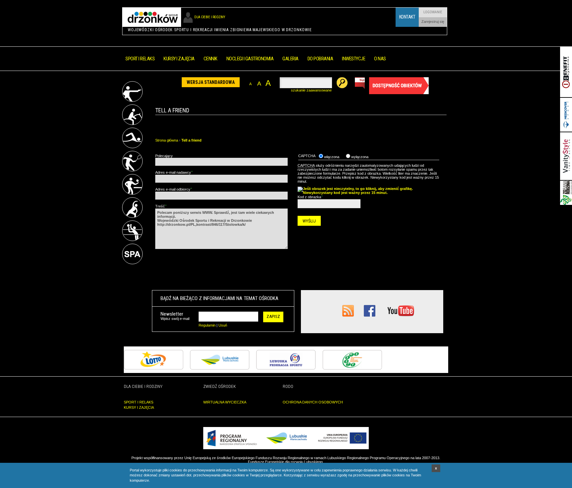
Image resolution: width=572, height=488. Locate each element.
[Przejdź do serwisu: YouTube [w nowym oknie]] (400, 315)
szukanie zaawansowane (311, 90)
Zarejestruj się (432, 22)
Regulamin (207, 325)
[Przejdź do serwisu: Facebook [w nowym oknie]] (369, 315)
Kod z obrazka (310, 197)
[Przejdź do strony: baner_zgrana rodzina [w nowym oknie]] (566, 204)
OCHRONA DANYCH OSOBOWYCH (313, 402)
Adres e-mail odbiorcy (173, 189)
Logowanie (432, 12)
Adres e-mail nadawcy (174, 172)
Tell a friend (191, 140)
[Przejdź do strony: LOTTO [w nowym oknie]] (153, 368)
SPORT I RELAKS (138, 402)
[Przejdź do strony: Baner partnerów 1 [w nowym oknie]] (566, 96)
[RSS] (348, 315)
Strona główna (166, 140)
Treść (161, 206)
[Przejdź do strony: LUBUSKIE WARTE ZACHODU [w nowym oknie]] (220, 368)
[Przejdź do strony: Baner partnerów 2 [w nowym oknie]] (566, 130)
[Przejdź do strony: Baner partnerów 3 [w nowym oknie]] (566, 179)
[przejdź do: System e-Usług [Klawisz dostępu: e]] (399, 93)
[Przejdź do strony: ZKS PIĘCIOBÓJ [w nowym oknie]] (352, 368)
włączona (331, 157)
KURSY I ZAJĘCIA (139, 407)
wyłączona (359, 157)
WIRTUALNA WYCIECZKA (224, 402)
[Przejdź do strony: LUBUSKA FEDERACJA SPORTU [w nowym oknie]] (286, 368)
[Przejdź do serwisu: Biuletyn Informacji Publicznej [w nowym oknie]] (360, 88)
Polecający (164, 156)
